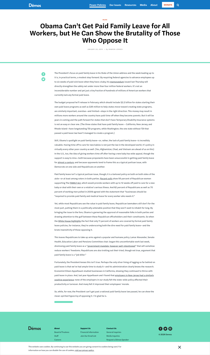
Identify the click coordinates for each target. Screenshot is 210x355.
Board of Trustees (61, 332)
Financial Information (89, 332)
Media (143, 5)
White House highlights (69, 220)
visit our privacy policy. (84, 350)
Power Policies (97, 5)
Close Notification (177, 348)
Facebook (160, 329)
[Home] (34, 8)
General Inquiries (113, 332)
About (154, 5)
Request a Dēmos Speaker (117, 339)
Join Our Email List (88, 335)
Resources (130, 5)
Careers (57, 339)
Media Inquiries (113, 335)
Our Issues (115, 5)
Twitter (165, 329)
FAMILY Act (75, 182)
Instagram (170, 329)
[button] (43, 74)
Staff (56, 335)
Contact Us (111, 328)
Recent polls (106, 178)
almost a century (66, 162)
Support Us (85, 328)
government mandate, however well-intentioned (111, 245)
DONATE (168, 4)
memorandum (117, 81)
